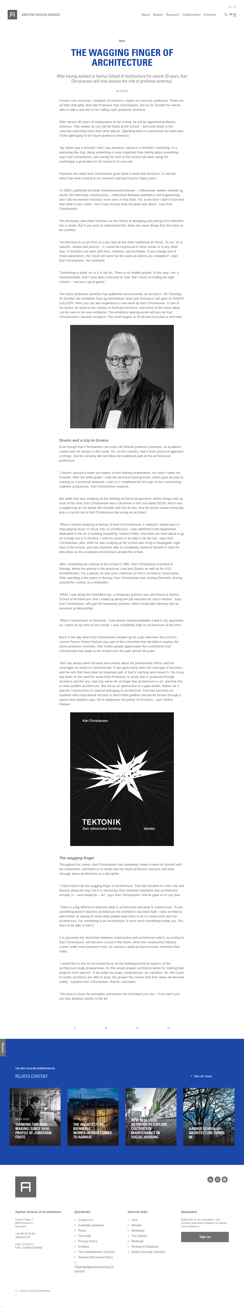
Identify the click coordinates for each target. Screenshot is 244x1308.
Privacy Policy (87, 1241)
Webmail (138, 1241)
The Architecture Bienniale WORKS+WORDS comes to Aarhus (92, 1130)
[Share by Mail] (168, 1028)
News (122, 40)
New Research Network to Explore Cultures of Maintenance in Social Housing (149, 1128)
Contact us (85, 1220)
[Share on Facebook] (75, 1028)
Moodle (137, 1225)
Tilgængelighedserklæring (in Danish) (94, 1269)
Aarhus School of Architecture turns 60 (207, 1133)
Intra (134, 1220)
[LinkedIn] (210, 1179)
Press (82, 1230)
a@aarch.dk (22, 1237)
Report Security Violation (148, 1252)
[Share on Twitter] (106, 1028)
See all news (203, 1076)
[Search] (226, 14)
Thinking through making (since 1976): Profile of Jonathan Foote (33, 1130)
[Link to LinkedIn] (230, 6)
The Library (139, 1236)
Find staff (84, 1236)
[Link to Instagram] (234, 6)
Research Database (145, 1246)
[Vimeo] (225, 1179)
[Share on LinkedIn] (137, 1028)
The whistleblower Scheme (96, 1252)
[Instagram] (218, 1179)
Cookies (83, 1246)
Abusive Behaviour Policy (95, 1257)
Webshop (138, 1230)
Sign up (205, 1237)
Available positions (91, 1225)
